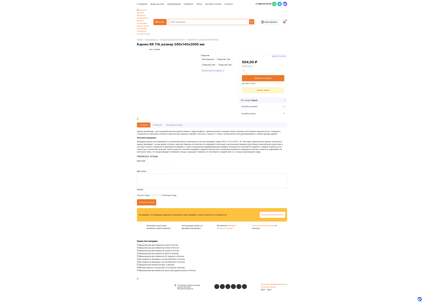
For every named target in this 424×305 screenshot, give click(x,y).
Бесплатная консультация (263, 225)
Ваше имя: (141, 161)
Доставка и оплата (175, 125)
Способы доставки (249, 106)
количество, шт (247, 66)
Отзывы (157, 125)
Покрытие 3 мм (224, 65)
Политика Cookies (268, 287)
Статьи (199, 4)
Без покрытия (208, 59)
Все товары (249, 100)
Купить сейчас (263, 90)
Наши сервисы (270, 22)
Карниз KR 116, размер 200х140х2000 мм (203, 40)
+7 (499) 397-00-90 (263, 4)
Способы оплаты (248, 114)
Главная (140, 40)
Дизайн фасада (173, 4)
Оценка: (140, 189)
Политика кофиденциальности (274, 284)
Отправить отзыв (146, 202)
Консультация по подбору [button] (212, 70)
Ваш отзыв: (141, 171)
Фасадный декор (151, 40)
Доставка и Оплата (213, 4)
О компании (142, 4)
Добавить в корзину (263, 78)
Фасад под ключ (157, 4)
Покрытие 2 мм (208, 65)
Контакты (229, 4)
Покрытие (205, 55)
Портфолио (188, 4)
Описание (144, 125)
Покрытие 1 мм (223, 59)
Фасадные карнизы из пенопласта (173, 40)
